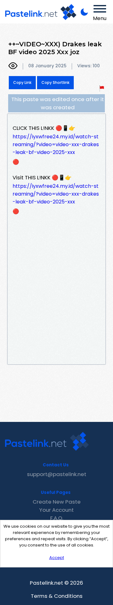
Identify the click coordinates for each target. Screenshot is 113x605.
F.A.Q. (56, 518)
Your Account (56, 510)
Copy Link (22, 82)
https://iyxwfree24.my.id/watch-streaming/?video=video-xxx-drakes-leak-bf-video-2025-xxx (56, 144)
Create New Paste (57, 501)
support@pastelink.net (56, 474)
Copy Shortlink (55, 82)
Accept (56, 558)
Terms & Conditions (57, 596)
